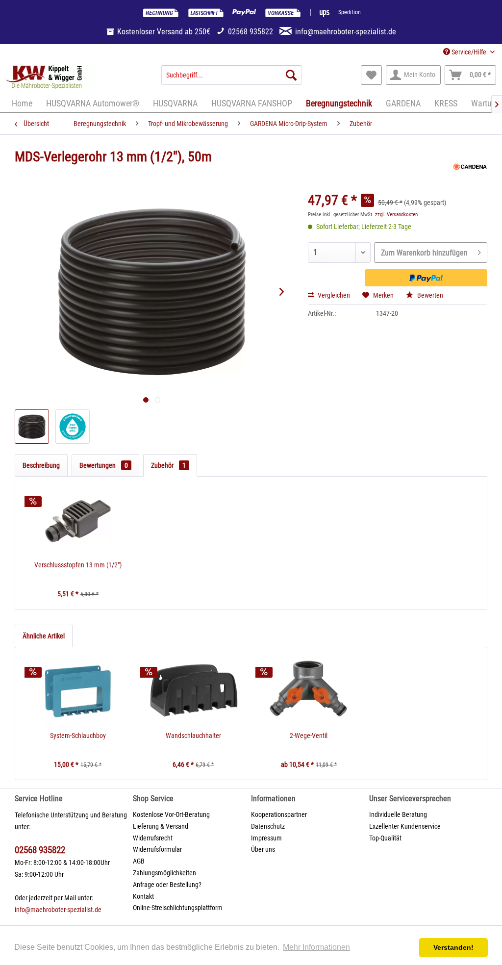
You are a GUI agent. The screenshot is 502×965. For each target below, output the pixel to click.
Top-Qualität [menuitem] (385, 838)
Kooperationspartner (279, 814)
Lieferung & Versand (160, 826)
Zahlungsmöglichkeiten (164, 873)
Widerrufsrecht (153, 838)
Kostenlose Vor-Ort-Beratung (171, 814)
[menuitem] (231, 75)
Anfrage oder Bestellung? (167, 885)
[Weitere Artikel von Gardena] (470, 167)
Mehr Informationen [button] (316, 947)
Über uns (263, 849)
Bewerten (429, 295)
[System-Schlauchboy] (78, 691)
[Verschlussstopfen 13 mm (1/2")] (78, 520)
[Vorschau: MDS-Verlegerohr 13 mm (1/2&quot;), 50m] (32, 426)
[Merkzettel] (371, 75)
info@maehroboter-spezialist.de (58, 910)
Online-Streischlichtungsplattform (178, 908)
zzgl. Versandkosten (396, 214)
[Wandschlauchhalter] (194, 691)
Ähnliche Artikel (44, 636)
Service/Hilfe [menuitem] (469, 52)
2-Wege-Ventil (308, 735)
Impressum (266, 838)
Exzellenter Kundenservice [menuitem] (405, 826)
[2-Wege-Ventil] (309, 691)
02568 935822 (40, 850)
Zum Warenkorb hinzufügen (424, 252)
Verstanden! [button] (453, 947)
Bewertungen (103, 465)
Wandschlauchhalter (193, 735)
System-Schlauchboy (78, 735)
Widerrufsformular (157, 849)
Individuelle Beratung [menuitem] (398, 814)
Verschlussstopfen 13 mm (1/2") (78, 565)
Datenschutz (268, 826)
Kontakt (143, 896)
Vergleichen (333, 295)
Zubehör (168, 465)
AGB (139, 861)
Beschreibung (41, 465)
